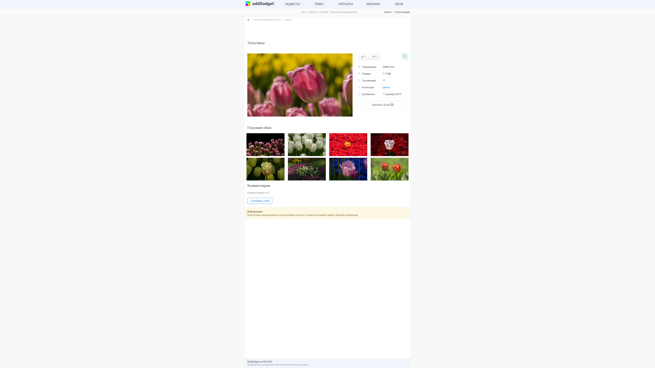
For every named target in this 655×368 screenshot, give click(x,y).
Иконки (373, 4)
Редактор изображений (343, 12)
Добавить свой (260, 201)
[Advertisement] (327, 31)
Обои (399, 4)
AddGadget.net (255, 361)
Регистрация (402, 12)
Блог (304, 12)
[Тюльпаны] (265, 144)
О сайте (324, 12)
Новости (313, 12)
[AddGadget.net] (248, 19)
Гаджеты (292, 4)
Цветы (386, 87)
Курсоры (346, 4)
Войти (387, 12)
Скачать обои (381, 105)
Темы (319, 4)
